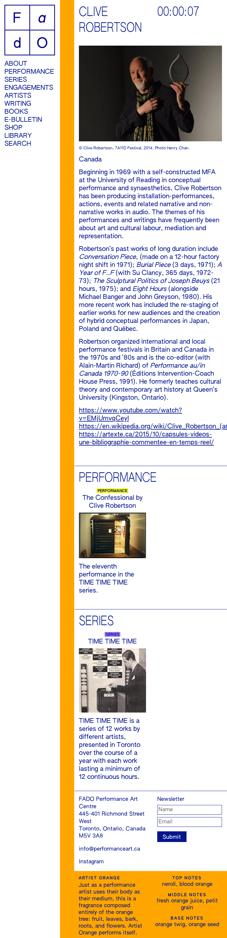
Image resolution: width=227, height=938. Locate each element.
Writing (17, 104)
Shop (13, 128)
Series (15, 80)
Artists (17, 96)
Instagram (91, 862)
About (15, 64)
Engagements (28, 88)
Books (16, 112)
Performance (29, 72)
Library (18, 136)
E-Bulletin (23, 120)
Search (17, 144)
